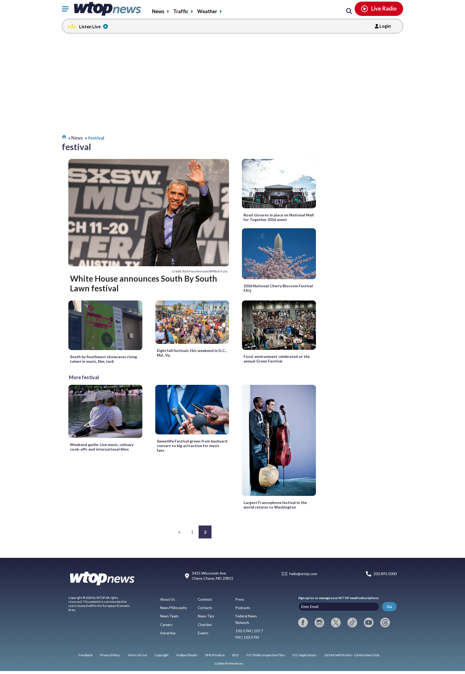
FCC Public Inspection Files (265, 655)
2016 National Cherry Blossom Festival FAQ (278, 288)
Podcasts (242, 608)
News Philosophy (173, 608)
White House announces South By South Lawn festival (143, 283)
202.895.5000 (385, 573)
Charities (205, 625)
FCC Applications (305, 655)
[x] (336, 622)
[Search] (349, 11)
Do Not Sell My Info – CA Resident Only (352, 655)
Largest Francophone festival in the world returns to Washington (275, 504)
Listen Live (90, 26)
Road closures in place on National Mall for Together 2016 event (279, 217)
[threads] (385, 622)
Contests (205, 599)
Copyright (161, 655)
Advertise (167, 633)
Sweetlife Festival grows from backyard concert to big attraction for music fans (192, 445)
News (158, 11)
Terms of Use (137, 655)
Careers (166, 625)
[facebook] (303, 622)
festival (96, 138)
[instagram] (319, 622)
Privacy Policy (110, 655)
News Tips (206, 616)
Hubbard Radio (186, 655)
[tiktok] (352, 622)
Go (389, 606)
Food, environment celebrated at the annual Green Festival (277, 358)
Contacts (205, 608)
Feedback (86, 655)
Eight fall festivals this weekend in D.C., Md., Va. (192, 352)
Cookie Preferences (229, 663)
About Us (167, 599)
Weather (207, 11)
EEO (235, 655)
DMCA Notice (215, 655)
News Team (169, 616)
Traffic (180, 11)
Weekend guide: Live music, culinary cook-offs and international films (101, 446)
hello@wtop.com (303, 573)
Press (239, 599)
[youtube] (369, 622)
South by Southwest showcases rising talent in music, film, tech (103, 359)
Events (203, 633)
